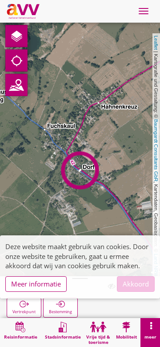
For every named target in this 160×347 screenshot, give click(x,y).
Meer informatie (36, 283)
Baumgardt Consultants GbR (156, 150)
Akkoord (136, 283)
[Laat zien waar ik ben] (16, 60)
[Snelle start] (16, 36)
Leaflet (156, 43)
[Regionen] (16, 85)
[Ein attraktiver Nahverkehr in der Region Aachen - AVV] (23, 11)
